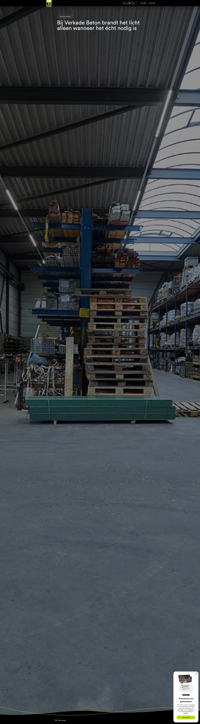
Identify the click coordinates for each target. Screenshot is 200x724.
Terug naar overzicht (65, 16)
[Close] (196, 673)
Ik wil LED (143, 3)
